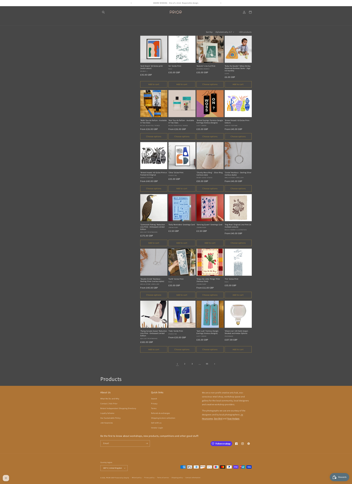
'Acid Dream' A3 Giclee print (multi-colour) (151, 67)
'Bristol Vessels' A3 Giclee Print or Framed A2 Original (153, 173)
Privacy (154, 403)
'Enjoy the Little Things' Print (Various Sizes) (208, 280)
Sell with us (156, 423)
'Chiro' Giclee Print (175, 172)
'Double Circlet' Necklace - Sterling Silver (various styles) (152, 280)
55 (207, 363)
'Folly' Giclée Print (175, 331)
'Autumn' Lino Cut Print (205, 66)
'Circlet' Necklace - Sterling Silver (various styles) (238, 173)
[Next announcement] (221, 3)
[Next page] (214, 364)
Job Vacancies (106, 423)
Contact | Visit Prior (109, 403)
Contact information (192, 478)
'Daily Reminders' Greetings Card (181, 225)
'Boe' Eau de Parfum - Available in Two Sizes (181, 121)
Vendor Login (157, 427)
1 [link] (177, 363)
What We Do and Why (109, 398)
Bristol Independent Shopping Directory (118, 408)
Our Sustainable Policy (110, 418)
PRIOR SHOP (110, 478)
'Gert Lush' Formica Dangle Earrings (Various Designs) (207, 332)
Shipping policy (177, 478)
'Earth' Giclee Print (176, 279)
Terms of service (163, 478)
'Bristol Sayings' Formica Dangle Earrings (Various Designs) (209, 121)
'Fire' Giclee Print (231, 279)
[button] (103, 12)
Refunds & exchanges (160, 413)
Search (154, 398)
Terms (153, 408)
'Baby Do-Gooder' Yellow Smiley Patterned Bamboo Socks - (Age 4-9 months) (238, 68)
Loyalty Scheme (107, 413)
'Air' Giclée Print (174, 66)
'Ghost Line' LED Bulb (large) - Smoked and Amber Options (237, 332)
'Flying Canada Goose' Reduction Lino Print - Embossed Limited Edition (153, 333)
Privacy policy (149, 478)
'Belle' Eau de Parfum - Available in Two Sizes (153, 121)
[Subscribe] (147, 443)
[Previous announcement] (131, 3)
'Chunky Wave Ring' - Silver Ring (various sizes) (209, 173)
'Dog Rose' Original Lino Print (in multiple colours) (238, 226)
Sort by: (209, 32)
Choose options (210, 84)
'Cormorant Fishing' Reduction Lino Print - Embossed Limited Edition (152, 227)
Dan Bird (218, 418)
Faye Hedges (233, 418)
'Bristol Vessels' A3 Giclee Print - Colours (237, 121)
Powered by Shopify (122, 478)
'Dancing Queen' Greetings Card (209, 225)
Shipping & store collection (163, 418)
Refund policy (137, 478)
